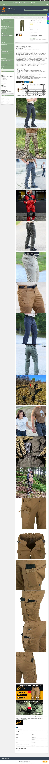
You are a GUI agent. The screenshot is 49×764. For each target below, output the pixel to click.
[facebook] (16, 727)
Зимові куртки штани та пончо (5, 26)
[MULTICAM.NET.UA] (3, 9)
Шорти (2, 37)
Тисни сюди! (33, 2)
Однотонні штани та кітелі (18, 17)
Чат (45, 761)
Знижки (31, 14)
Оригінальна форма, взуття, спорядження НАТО (5, 64)
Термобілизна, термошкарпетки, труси (7, 35)
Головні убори (3, 42)
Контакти (16, 14)
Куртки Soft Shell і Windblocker (5, 24)
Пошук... (45, 9)
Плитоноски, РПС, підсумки (5, 53)
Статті (20, 14)
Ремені (2, 46)
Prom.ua (29, 761)
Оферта (2, 759)
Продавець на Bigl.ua (24, 762)
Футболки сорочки (4, 33)
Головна (2, 14)
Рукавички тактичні (4, 40)
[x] (17, 727)
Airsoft (2, 62)
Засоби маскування (4, 44)
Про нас (12, 14)
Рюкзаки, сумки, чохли (4, 51)
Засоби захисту (3, 58)
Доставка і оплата (25, 14)
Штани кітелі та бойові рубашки (8, 17)
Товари (7, 14)
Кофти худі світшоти (4, 28)
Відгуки (2, 68)
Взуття (2, 49)
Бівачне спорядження (4, 56)
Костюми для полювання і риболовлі (6, 60)
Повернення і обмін (37, 14)
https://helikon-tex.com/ (24, 719)
